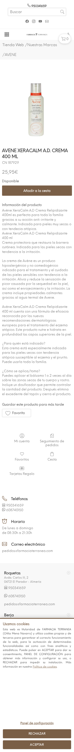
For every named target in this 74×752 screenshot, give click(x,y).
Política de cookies (45, 666)
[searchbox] (37, 12)
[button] (65, 39)
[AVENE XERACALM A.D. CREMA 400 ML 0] (37, 107)
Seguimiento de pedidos (52, 443)
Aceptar (37, 744)
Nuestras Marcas (42, 45)
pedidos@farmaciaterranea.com (27, 551)
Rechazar (37, 733)
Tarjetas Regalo (21, 474)
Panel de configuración (37, 723)
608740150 (14, 510)
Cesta (52, 459)
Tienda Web (13, 45)
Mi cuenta (22, 441)
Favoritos (22, 459)
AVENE (10, 54)
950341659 (39, 6)
